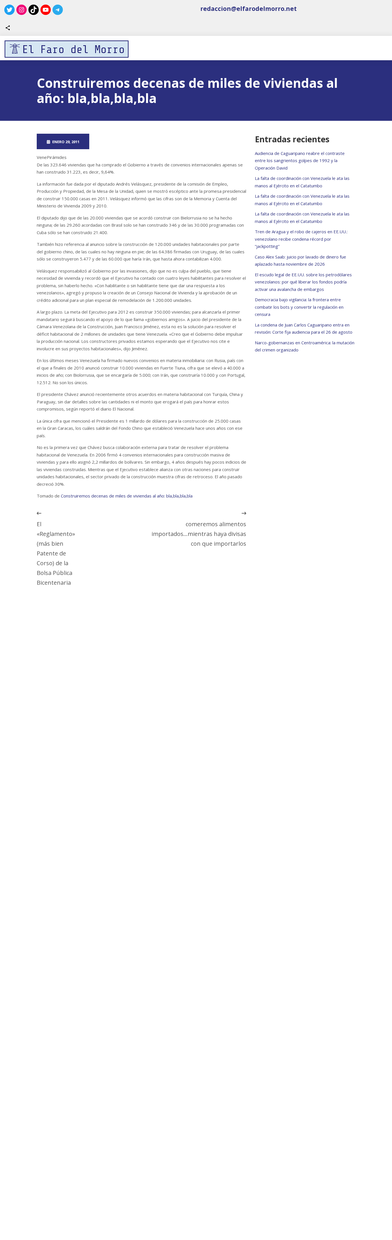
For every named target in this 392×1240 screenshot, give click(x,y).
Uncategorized (171, 141)
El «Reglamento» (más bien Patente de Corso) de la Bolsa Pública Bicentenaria (56, 553)
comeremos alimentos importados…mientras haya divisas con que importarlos (199, 533)
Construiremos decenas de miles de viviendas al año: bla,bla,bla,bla (127, 496)
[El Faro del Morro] (67, 49)
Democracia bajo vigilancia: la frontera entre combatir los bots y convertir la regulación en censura (299, 307)
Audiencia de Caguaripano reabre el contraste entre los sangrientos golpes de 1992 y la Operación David (300, 160)
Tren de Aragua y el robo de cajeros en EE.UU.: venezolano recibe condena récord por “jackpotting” (301, 239)
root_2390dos (118, 141)
